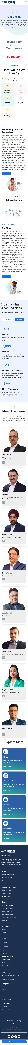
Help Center (6, 1003)
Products (5, 926)
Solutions (5, 871)
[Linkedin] (3, 462)
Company (5, 984)
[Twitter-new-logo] (15, 1036)
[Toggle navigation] (25, 2)
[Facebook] (12, 1036)
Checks (4, 902)
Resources (6, 960)
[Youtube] (9, 1036)
